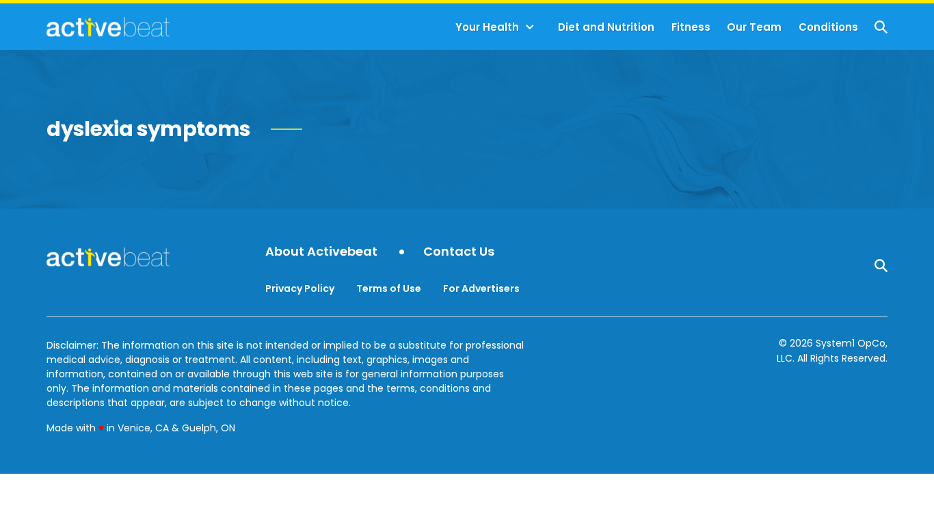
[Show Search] (881, 27)
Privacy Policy (299, 288)
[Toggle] (530, 27)
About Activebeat (321, 252)
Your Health (487, 27)
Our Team (754, 27)
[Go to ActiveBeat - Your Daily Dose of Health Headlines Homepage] (107, 26)
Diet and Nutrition (606, 27)
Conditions (828, 27)
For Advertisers (481, 288)
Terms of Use (388, 288)
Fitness (690, 27)
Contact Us (458, 252)
